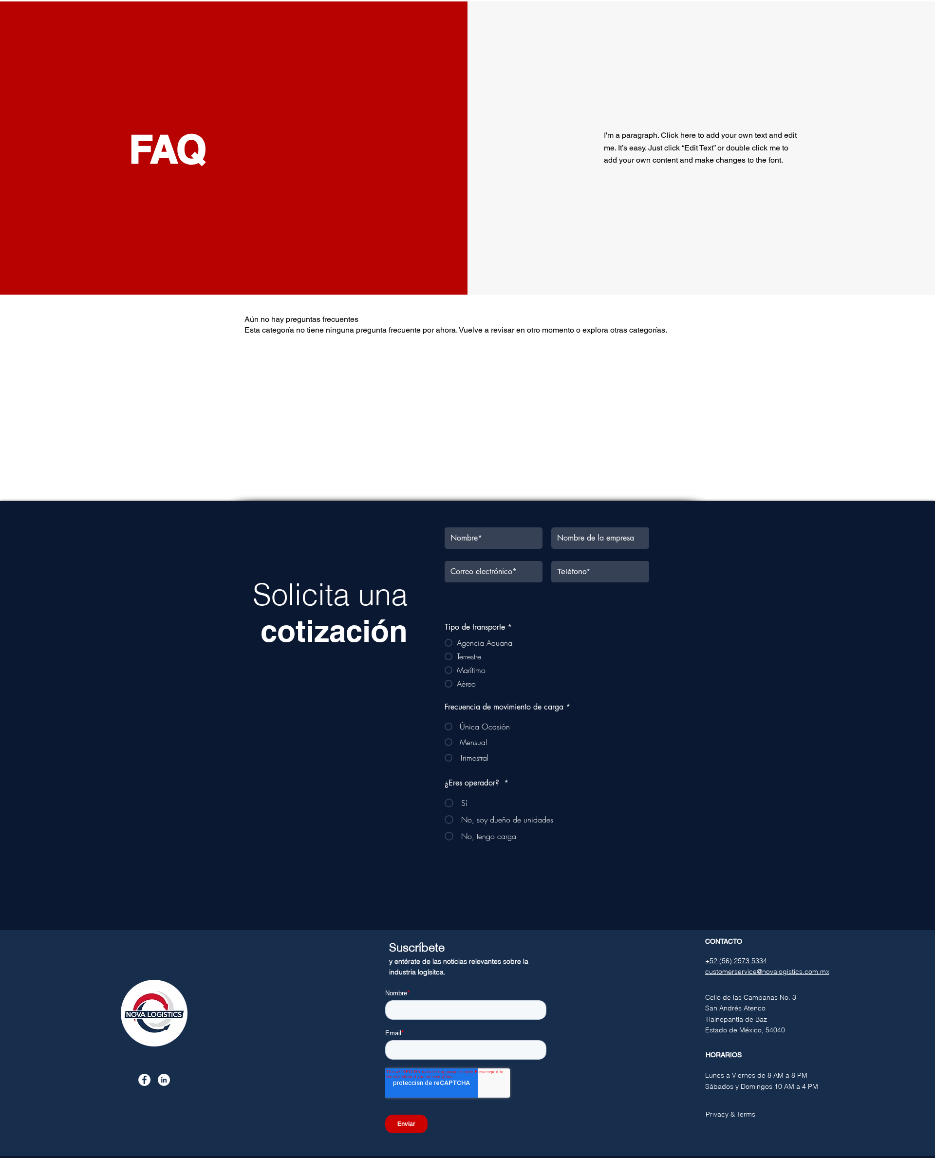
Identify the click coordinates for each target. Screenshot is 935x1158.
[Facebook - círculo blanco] (144, 1080)
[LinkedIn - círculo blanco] (164, 1080)
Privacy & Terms (730, 1114)
